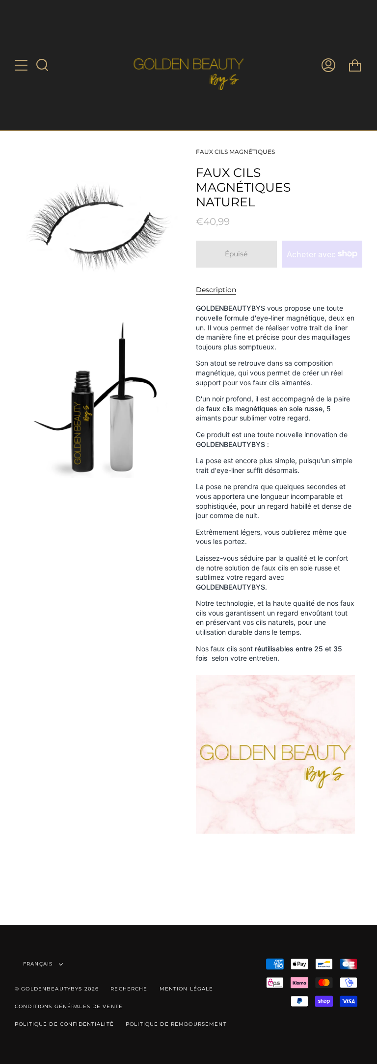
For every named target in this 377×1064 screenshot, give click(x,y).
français (38, 963)
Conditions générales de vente (69, 1006)
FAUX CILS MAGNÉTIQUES (235, 151)
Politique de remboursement (176, 1024)
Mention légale (187, 988)
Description (216, 289)
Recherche (128, 988)
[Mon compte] (328, 65)
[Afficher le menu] (22, 65)
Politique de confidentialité (64, 1024)
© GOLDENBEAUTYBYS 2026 (57, 988)
